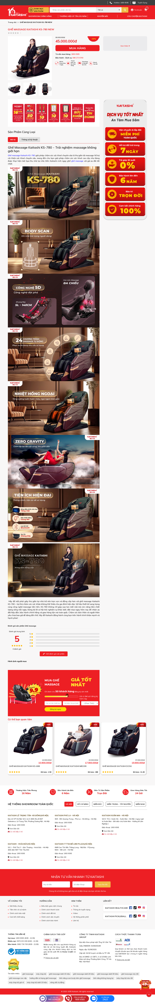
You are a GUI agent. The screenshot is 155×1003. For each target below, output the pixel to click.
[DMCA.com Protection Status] (13, 965)
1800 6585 (75, 54)
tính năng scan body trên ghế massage (74, 978)
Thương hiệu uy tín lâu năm (72, 16)
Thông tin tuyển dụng (81, 910)
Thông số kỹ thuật (29, 139)
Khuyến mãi (102, 16)
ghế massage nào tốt (129, 974)
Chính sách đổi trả (48, 913)
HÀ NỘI (69, 804)
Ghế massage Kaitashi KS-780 (21, 155)
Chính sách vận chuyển (50, 917)
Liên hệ (76, 920)
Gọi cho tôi (102, 884)
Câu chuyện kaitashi (137, 16)
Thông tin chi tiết (51, 958)
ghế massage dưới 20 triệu (83, 974)
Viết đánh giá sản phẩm (54, 654)
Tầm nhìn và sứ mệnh (18, 910)
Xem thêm (124, 46)
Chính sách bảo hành (49, 920)
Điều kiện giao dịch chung (51, 906)
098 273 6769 (78, 58)
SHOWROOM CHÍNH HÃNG (40, 16)
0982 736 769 (22, 944)
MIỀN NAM (140, 804)
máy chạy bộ (41, 974)
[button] (49, 88)
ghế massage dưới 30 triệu (107, 974)
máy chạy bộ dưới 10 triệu (37, 982)
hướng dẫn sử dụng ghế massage (43, 978)
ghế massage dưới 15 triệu (59, 974)
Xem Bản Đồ (14, 829)
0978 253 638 (22, 941)
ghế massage (77, 161)
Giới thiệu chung (16, 906)
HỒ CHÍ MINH (82, 804)
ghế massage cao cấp (18, 978)
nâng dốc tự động (57, 982)
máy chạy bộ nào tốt (125, 978)
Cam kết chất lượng (17, 917)
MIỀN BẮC (97, 804)
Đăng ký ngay (55, 709)
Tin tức (75, 906)
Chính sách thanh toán (50, 910)
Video (75, 913)
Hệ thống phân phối (81, 917)
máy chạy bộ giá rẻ (16, 982)
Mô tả (12, 139)
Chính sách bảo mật (17, 913)
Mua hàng (77, 48)
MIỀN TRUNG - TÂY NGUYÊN (119, 804)
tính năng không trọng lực (103, 978)
